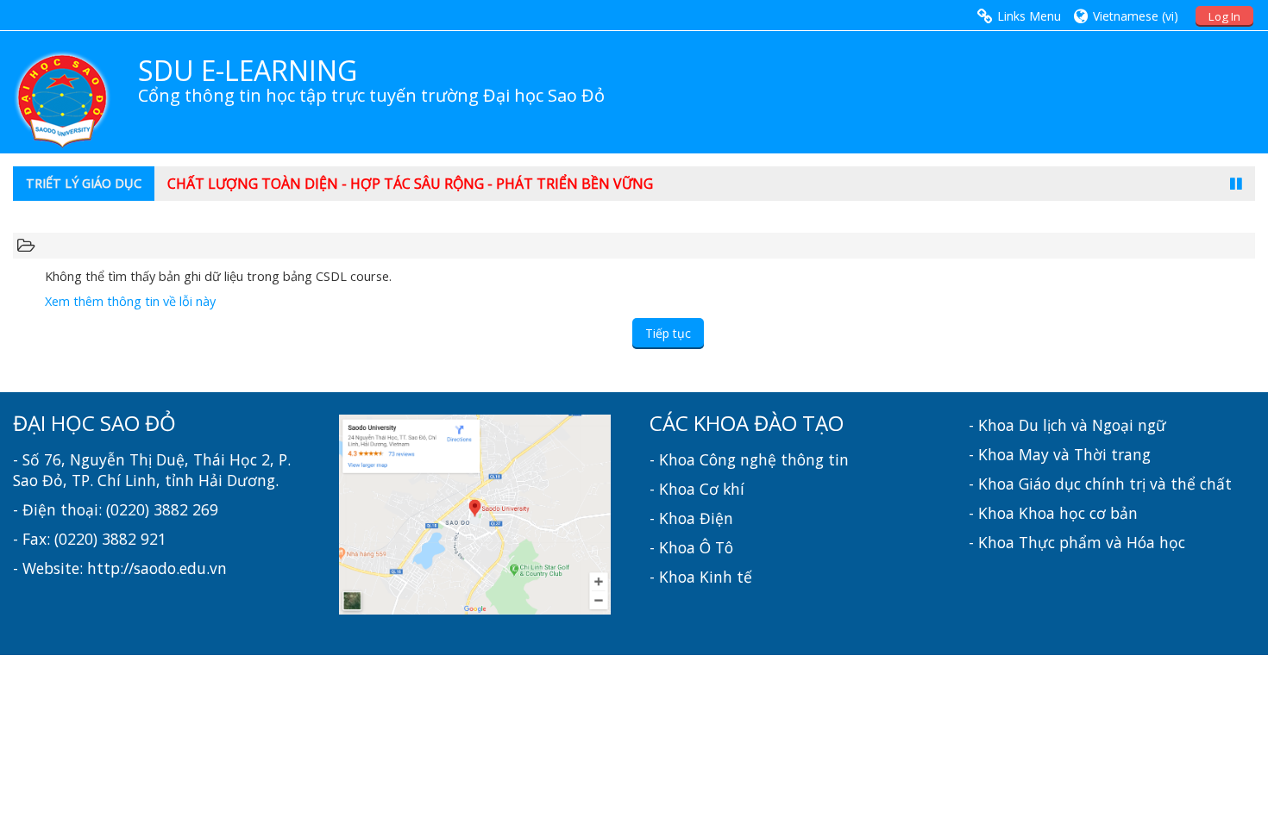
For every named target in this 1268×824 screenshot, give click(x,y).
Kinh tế (726, 576)
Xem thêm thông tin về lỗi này (130, 301)
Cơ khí (722, 488)
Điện (716, 518)
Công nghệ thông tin (774, 459)
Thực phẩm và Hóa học (1102, 542)
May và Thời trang (1085, 454)
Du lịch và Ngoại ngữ (1092, 425)
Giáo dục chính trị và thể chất (1125, 483)
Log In (1224, 16)
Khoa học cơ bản (1078, 513)
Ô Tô (716, 547)
